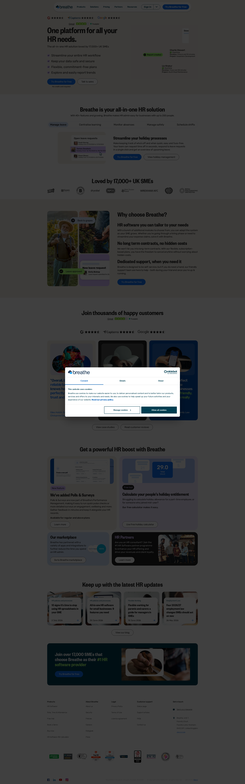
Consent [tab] (84, 381)
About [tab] (160, 381)
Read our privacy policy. (102, 400)
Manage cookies (120, 410)
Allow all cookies (159, 410)
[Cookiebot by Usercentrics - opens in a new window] (166, 372)
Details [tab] (123, 381)
